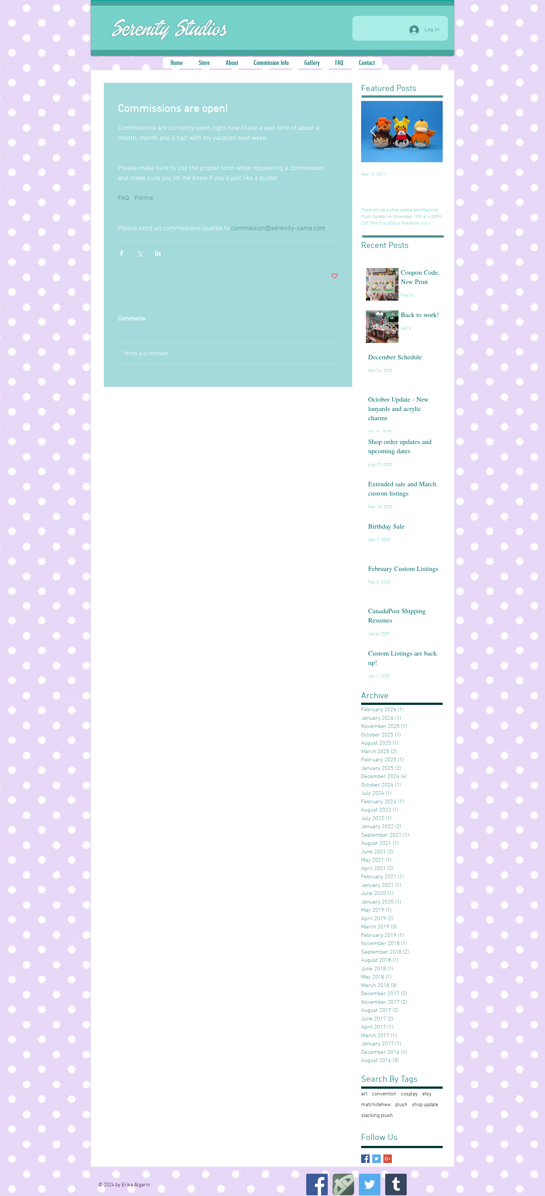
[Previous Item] (373, 131)
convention (384, 1094)
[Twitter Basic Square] (376, 1158)
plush (401, 1105)
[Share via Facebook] (121, 253)
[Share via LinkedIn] (157, 253)
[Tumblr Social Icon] (396, 1184)
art (364, 1094)
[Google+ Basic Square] (387, 1158)
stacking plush (377, 1115)
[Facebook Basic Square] (365, 1158)
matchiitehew (376, 1105)
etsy (427, 1094)
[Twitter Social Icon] (369, 1184)
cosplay (409, 1094)
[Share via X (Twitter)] (139, 253)
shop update (425, 1105)
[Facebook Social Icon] (317, 1184)
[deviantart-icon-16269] (343, 1184)
